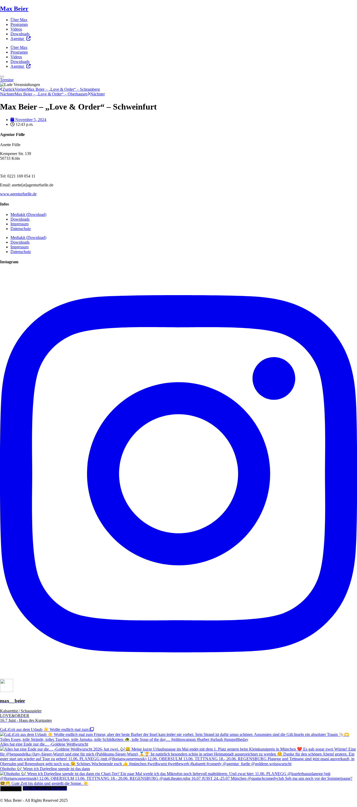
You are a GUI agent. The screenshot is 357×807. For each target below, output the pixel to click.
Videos (16, 29)
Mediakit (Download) (28, 214)
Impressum (19, 224)
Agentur (17, 38)
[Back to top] (2, 76)
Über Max (18, 20)
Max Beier (14, 8)
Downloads (20, 34)
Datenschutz (20, 228)
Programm (19, 24)
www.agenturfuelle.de (18, 194)
